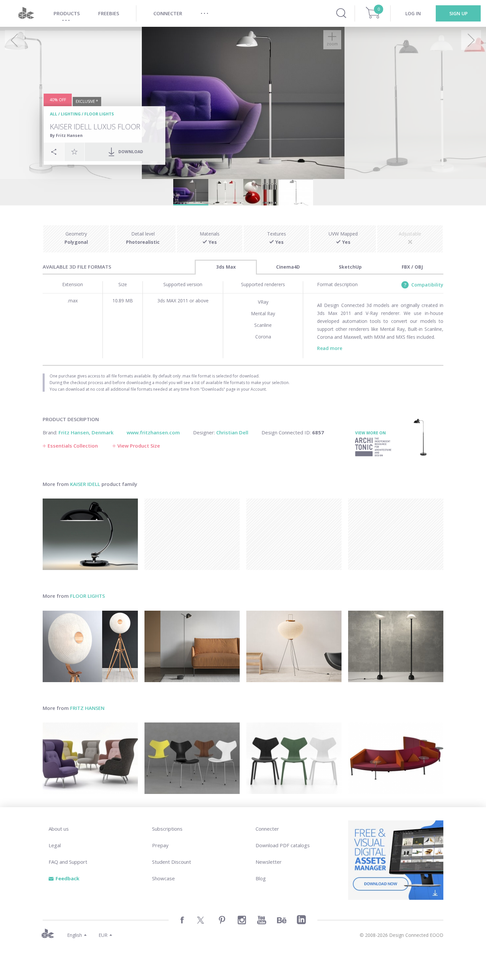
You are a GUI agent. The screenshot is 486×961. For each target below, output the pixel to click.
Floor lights (99, 114)
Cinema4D (288, 267)
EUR (103, 935)
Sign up (458, 13)
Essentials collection (73, 445)
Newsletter (269, 861)
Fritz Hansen (87, 708)
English (74, 935)
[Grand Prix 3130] (192, 758)
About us (59, 828)
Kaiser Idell (85, 484)
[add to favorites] (74, 151)
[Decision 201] (395, 758)
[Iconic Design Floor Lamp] (294, 646)
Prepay (160, 845)
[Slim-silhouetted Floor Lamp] (192, 646)
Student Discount (171, 861)
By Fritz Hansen (66, 135)
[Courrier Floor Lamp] (395, 646)
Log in (413, 13)
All (53, 114)
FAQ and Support (68, 861)
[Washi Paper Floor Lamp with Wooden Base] (90, 646)
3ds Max (226, 267)
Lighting (71, 114)
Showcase (163, 878)
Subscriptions (167, 828)
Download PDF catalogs (283, 845)
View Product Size (138, 445)
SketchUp (350, 267)
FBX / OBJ (412, 267)
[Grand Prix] (294, 758)
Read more (329, 348)
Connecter (267, 828)
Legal (55, 845)
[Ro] (90, 758)
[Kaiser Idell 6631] (90, 534)
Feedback (67, 878)
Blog (261, 878)
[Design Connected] (26, 13)
